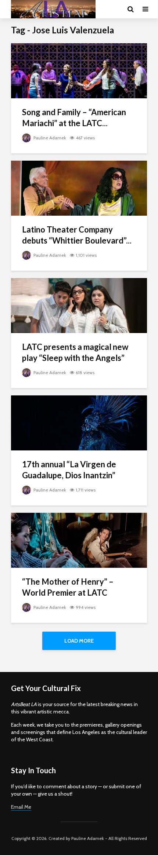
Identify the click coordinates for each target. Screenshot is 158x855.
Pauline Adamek (49, 137)
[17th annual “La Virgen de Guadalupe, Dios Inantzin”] (79, 422)
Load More (79, 640)
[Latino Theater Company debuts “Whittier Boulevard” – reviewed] (79, 187)
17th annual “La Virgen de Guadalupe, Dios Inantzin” (69, 469)
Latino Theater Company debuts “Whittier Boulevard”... (77, 234)
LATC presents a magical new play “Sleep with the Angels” (75, 352)
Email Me (21, 807)
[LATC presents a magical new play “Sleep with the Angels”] (79, 305)
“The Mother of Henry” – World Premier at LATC (68, 587)
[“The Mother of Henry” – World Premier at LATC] (79, 539)
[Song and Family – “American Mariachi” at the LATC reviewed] (79, 70)
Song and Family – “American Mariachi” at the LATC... (74, 117)
